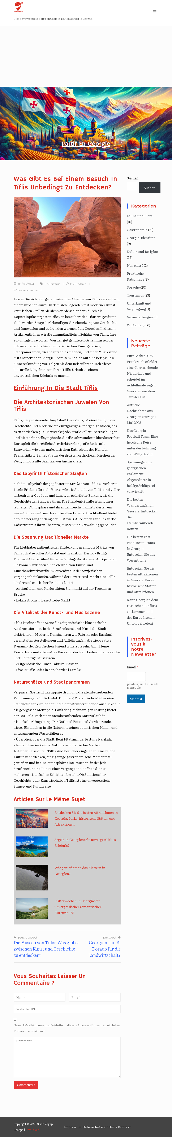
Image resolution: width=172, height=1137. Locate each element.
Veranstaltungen (140, 316)
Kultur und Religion (142, 251)
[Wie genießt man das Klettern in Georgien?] (32, 878)
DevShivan (32, 1130)
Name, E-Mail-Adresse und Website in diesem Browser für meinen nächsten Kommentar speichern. (67, 1028)
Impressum (73, 1126)
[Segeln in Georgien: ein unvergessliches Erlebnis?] (32, 846)
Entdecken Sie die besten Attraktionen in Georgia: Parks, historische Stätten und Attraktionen (86, 818)
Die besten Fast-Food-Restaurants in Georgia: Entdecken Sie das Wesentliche (141, 548)
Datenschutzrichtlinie (99, 1126)
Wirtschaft (135, 324)
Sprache (133, 287)
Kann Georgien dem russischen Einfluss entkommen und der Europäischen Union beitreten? (142, 611)
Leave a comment (30, 290)
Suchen (132, 177)
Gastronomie (137, 229)
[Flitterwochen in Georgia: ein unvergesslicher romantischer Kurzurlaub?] (32, 908)
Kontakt (124, 1126)
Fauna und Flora (140, 215)
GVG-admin (78, 284)
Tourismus (52, 284)
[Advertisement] (86, 55)
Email (132, 667)
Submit (136, 698)
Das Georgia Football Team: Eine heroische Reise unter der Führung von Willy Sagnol (142, 442)
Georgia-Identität (141, 237)
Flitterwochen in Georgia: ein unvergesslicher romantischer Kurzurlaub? (78, 906)
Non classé (135, 265)
